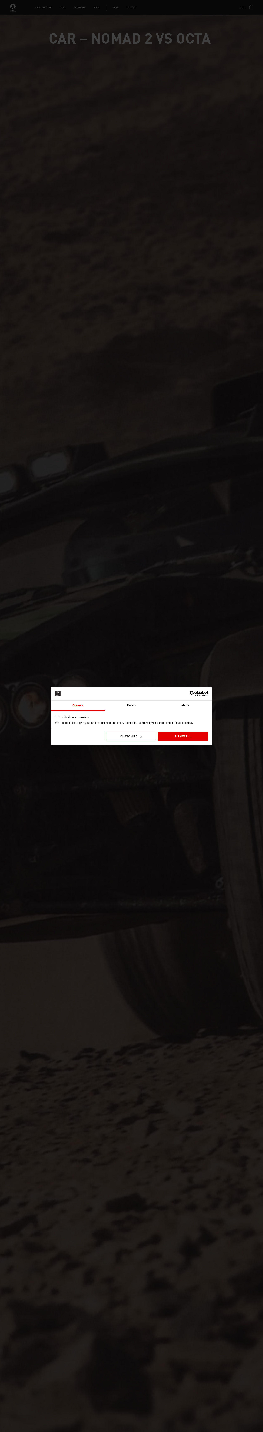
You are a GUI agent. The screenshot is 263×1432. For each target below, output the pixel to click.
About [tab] (185, 705)
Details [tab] (131, 705)
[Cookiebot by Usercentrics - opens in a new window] (192, 693)
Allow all (182, 736)
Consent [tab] (77, 705)
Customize (129, 736)
